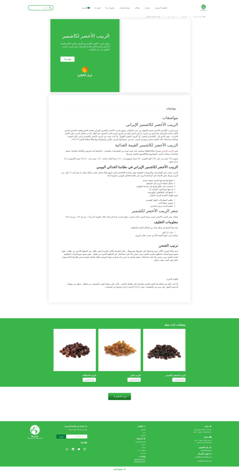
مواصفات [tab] (171, 108)
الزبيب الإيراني (168, 151)
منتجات (147, 8)
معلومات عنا (110, 8)
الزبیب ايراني (171, 17)
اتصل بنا (98, 8)
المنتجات (184, 17)
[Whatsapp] (67, 449)
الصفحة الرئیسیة (161, 8)
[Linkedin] (73, 449)
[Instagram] (84, 449)
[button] (85, 70)
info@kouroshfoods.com (203, 457)
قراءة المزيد (179, 380)
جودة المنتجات (125, 8)
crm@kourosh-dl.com (204, 461)
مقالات (137, 8)
